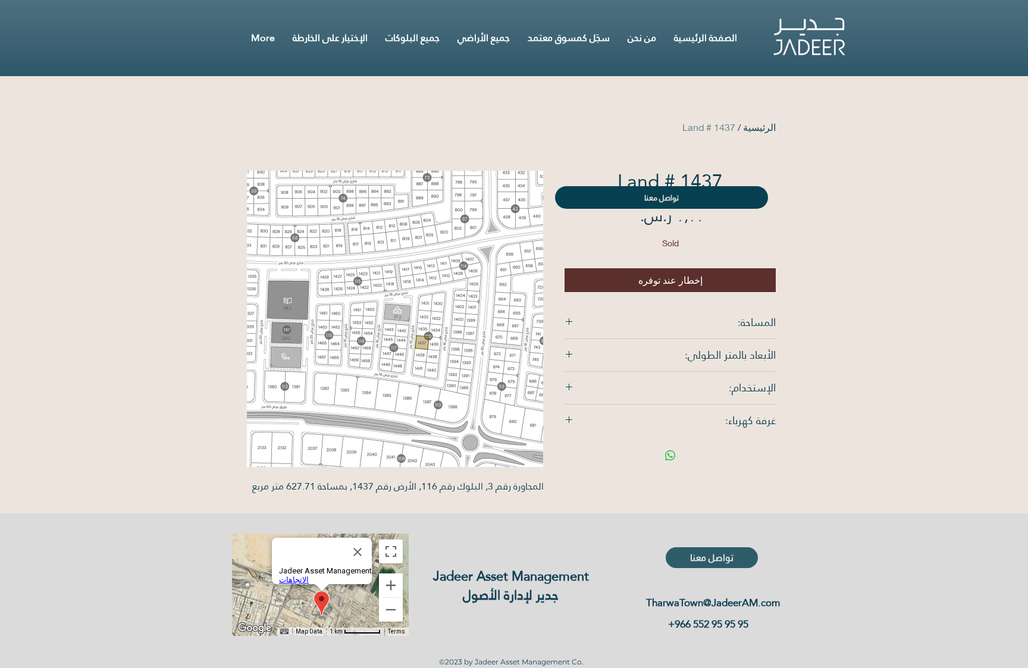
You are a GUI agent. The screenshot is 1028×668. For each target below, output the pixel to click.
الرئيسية (759, 127)
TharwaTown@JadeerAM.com (713, 603)
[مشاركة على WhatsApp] (670, 456)
